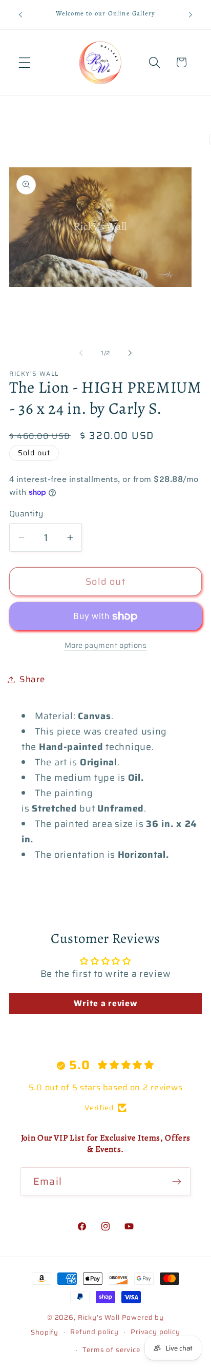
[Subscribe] (176, 1181)
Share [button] (32, 679)
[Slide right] (130, 352)
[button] (24, 62)
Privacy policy (155, 1331)
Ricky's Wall (99, 1317)
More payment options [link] (106, 645)
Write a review (105, 1003)
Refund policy (94, 1331)
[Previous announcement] (20, 14)
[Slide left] (81, 352)
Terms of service (111, 1349)
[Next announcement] (190, 14)
